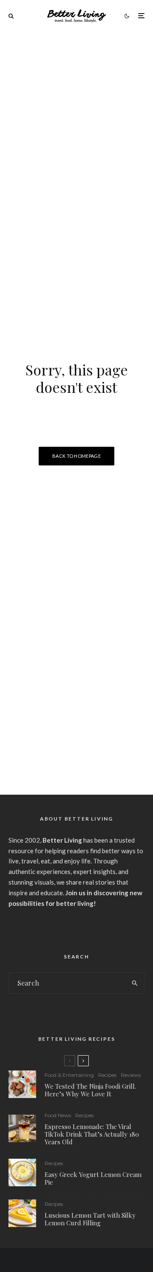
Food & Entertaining (69, 1075)
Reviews (131, 1075)
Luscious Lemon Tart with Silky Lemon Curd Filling (90, 1219)
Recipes (107, 1075)
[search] (135, 983)
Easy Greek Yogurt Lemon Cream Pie (93, 1178)
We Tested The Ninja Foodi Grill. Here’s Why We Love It (90, 1090)
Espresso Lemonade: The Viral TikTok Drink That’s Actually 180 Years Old (92, 1134)
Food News (58, 1115)
